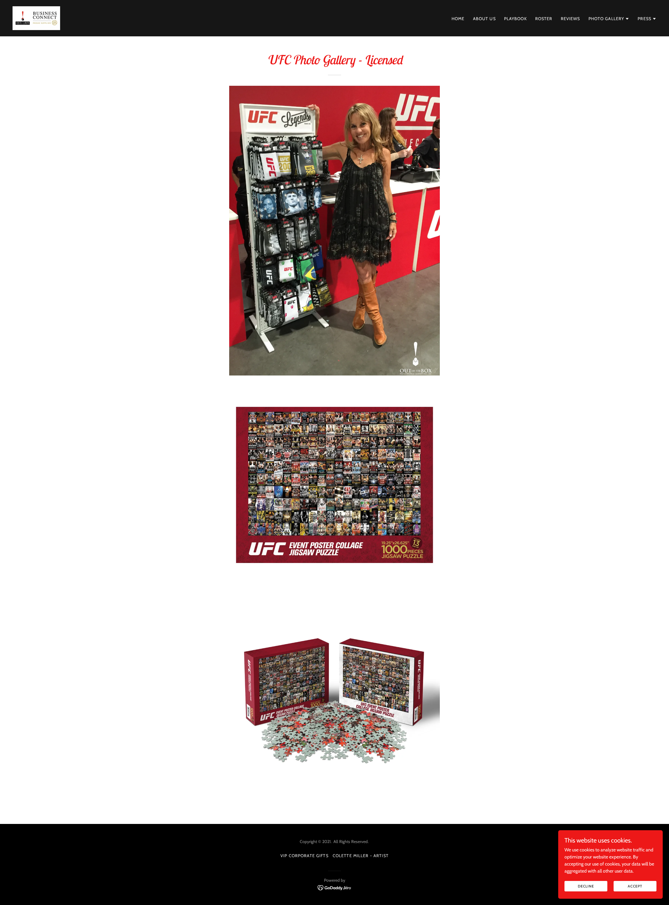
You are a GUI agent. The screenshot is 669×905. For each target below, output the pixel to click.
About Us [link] (484, 18)
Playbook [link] (515, 18)
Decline (586, 886)
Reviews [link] (570, 18)
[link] (36, 18)
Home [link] (458, 18)
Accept (635, 886)
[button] (609, 19)
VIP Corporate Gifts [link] (304, 855)
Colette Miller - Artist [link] (361, 855)
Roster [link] (543, 18)
